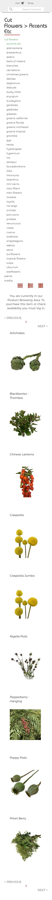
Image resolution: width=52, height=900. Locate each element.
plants (8, 275)
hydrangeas (14, 148)
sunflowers (13, 254)
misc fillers (13, 188)
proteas (11, 219)
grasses (11, 113)
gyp (8, 140)
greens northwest (17, 126)
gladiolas (12, 109)
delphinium (13, 83)
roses (10, 227)
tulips (9, 262)
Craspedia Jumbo (22, 575)
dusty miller (13, 91)
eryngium (12, 96)
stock (9, 249)
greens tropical (15, 131)
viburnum (12, 267)
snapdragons (14, 240)
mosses (11, 197)
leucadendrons (15, 166)
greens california (16, 118)
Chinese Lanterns (22, 454)
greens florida (15, 122)
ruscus (10, 232)
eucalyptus (13, 100)
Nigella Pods (18, 636)
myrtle (10, 201)
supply (8, 280)
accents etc (13, 43)
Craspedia (17, 515)
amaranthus (13, 52)
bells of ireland (15, 61)
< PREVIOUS (12, 318)
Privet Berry (18, 818)
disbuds (11, 87)
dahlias (11, 78)
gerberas (12, 104)
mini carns (12, 183)
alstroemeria (14, 48)
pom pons (12, 214)
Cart (17, 3)
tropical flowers (16, 258)
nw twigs (11, 205)
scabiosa (12, 236)
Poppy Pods (18, 757)
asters (10, 56)
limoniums (12, 175)
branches (12, 65)
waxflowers (13, 271)
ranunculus (13, 223)
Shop (31, 3)
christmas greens (17, 74)
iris (8, 157)
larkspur (11, 161)
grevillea (11, 135)
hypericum (13, 153)
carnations (13, 70)
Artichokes (17, 333)
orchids (11, 210)
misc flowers (14, 192)
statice (10, 245)
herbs (10, 144)
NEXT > (43, 326)
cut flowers (11, 39)
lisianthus (12, 179)
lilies (9, 170)
